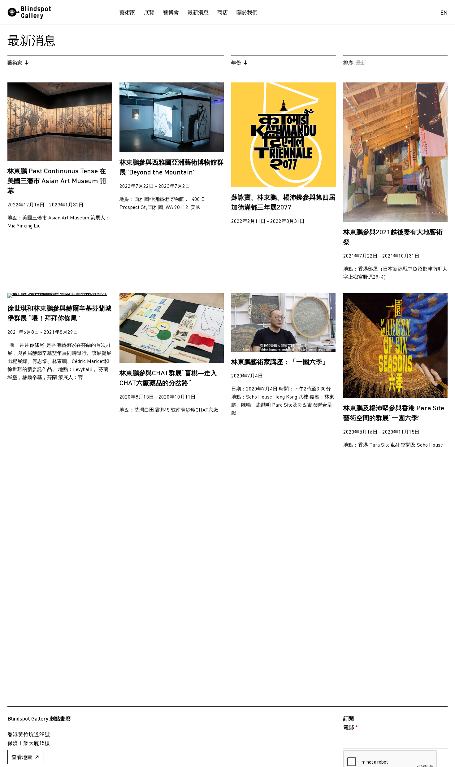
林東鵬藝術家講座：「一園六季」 (280, 361)
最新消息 (198, 12)
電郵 (350, 727)
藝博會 (171, 12)
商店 (222, 12)
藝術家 (127, 12)
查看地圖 (21, 757)
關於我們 (247, 12)
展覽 (149, 12)
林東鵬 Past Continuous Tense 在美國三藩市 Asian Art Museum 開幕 (56, 180)
